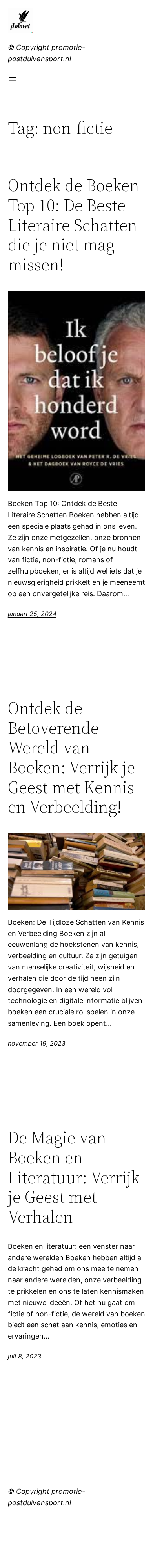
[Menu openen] (12, 78)
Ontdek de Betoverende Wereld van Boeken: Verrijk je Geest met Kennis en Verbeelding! (71, 757)
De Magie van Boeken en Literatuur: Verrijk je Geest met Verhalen (74, 1177)
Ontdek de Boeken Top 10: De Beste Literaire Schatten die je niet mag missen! (73, 225)
